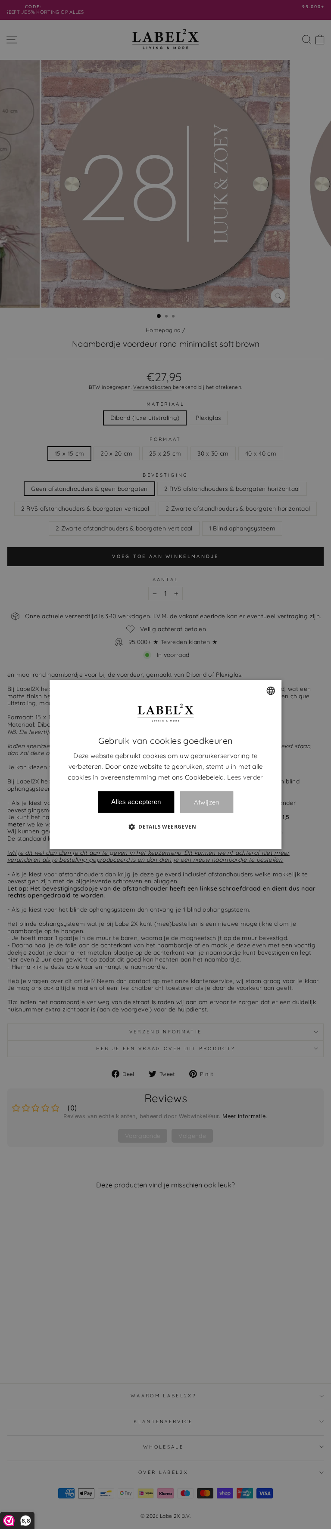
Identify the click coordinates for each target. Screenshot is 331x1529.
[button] (165, 827)
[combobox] (270, 690)
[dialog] (165, 764)
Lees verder (245, 777)
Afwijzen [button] (207, 802)
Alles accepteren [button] (136, 802)
